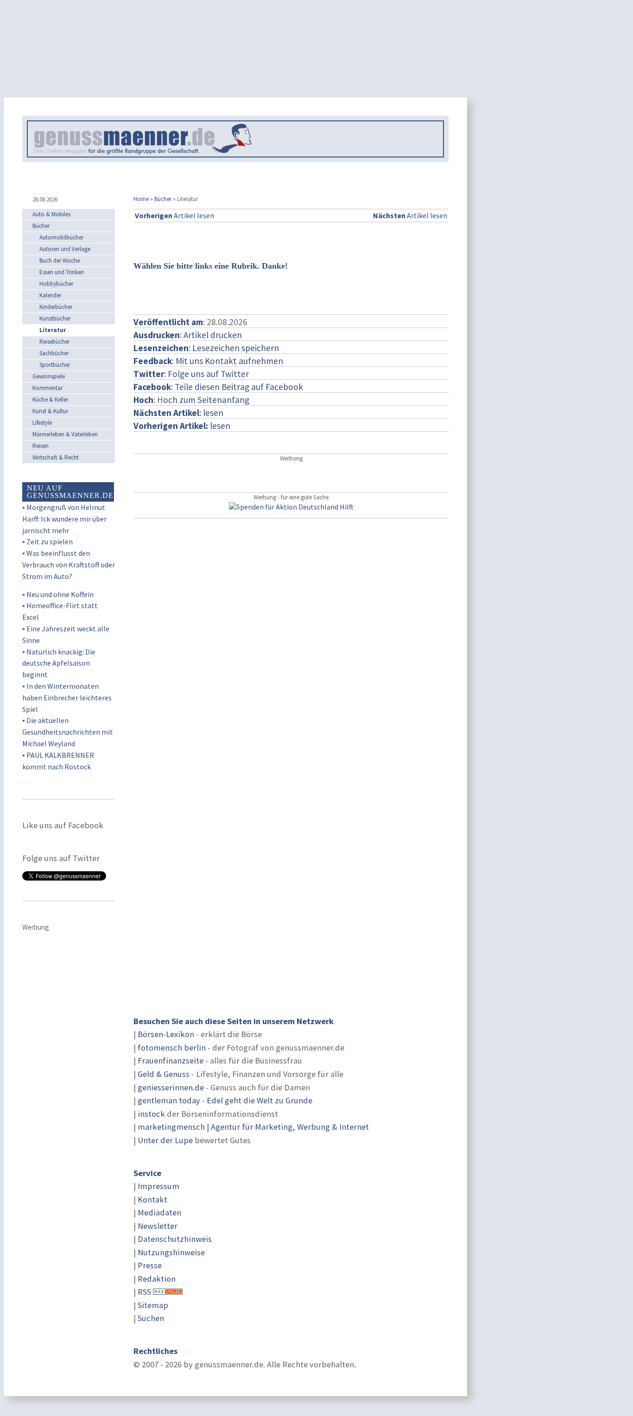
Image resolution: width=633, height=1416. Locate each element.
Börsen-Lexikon (166, 1034)
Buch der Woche (59, 260)
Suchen (151, 1318)
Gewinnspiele (48, 376)
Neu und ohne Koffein (60, 594)
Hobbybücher (56, 284)
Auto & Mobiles (51, 214)
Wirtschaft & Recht (55, 457)
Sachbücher (54, 353)
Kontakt (152, 1199)
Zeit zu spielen (49, 541)
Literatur (52, 330)
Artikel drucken (213, 334)
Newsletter (157, 1226)
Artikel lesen (174, 215)
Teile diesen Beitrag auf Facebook (239, 386)
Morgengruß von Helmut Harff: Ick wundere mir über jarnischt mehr (64, 519)
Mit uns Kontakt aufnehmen (229, 360)
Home (141, 199)
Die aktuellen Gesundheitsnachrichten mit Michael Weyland (67, 732)
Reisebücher (54, 342)
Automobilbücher (61, 237)
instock (151, 1113)
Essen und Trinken (61, 272)
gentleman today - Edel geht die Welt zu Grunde (225, 1100)
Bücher (162, 199)
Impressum (158, 1186)
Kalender (50, 295)
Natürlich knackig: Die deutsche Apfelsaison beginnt (58, 663)
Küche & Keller (50, 399)
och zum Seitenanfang (206, 399)
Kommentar (47, 388)
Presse (150, 1265)
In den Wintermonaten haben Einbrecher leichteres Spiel (67, 697)
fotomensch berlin (172, 1047)
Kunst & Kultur (50, 411)
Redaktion (157, 1278)
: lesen (178, 412)
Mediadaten (159, 1212)
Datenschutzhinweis (175, 1238)
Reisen (40, 446)
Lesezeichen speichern (235, 347)
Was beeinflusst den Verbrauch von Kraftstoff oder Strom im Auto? (68, 564)
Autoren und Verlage (64, 249)
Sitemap (153, 1305)
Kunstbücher (54, 318)
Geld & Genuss (164, 1074)
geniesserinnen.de (171, 1087)
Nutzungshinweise (171, 1252)
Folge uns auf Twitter (208, 373)
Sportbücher (54, 365)
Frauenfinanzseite (170, 1060)
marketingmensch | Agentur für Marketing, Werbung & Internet (253, 1126)
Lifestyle (42, 423)
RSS (144, 1291)
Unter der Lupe (165, 1140)
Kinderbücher (55, 307)
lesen (181, 425)
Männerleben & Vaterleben (65, 434)
